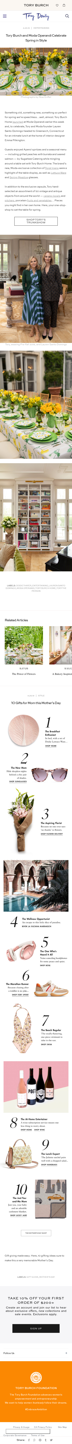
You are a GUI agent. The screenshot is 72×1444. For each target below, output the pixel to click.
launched (17, 122)
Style (41, 695)
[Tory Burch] (36, 5)
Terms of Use (38, 1435)
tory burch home (45, 588)
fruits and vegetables (39, 200)
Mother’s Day (47, 1277)
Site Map (62, 1427)
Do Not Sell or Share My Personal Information (28, 1431)
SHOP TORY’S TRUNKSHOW (36, 221)
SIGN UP (36, 1328)
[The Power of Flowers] (24, 645)
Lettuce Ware (58, 173)
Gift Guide (32, 1277)
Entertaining (41, 28)
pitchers (9, 200)
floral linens (52, 168)
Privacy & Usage (21, 1427)
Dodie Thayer (23, 586)
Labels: (11, 586)
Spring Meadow (19, 177)
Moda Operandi (26, 588)
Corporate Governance (15, 1435)
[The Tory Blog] (36, 16)
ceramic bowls (52, 196)
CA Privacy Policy (43, 1427)
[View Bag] (64, 5)
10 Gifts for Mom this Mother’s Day (36, 703)
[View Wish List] (57, 5)
